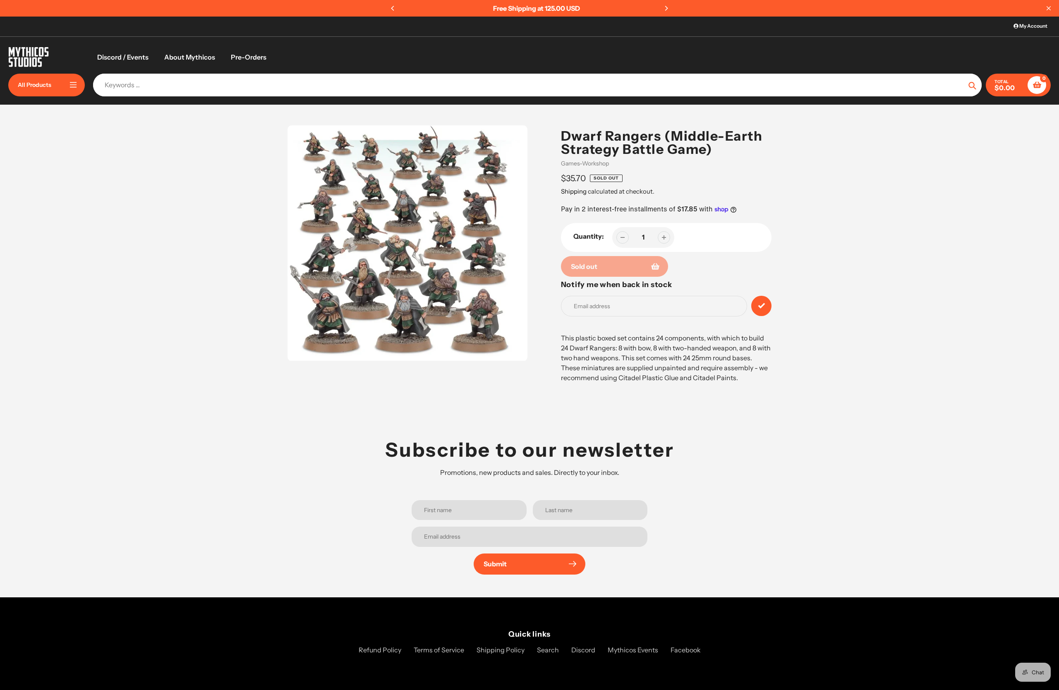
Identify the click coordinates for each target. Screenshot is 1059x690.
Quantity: (588, 236)
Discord (583, 650)
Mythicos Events (633, 650)
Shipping (574, 191)
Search (548, 650)
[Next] (666, 8)
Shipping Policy (501, 650)
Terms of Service (439, 650)
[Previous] (393, 8)
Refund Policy (380, 650)
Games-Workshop (585, 163)
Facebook (686, 650)
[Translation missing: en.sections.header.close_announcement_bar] (1049, 8)
